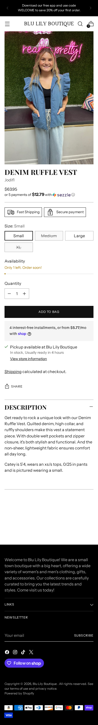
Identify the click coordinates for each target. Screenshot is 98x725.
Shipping (13, 371)
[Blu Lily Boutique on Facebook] (8, 653)
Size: (15, 225)
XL (18, 247)
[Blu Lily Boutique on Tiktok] (24, 653)
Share (16, 386)
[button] (49, 194)
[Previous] (7, 8)
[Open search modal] (80, 24)
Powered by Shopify (19, 693)
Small (18, 235)
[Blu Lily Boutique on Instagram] (16, 653)
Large (79, 235)
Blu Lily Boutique (45, 684)
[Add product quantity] (24, 294)
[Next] (90, 8)
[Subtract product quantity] (9, 294)
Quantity (13, 283)
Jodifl (10, 179)
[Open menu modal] (7, 24)
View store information (28, 358)
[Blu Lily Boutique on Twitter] (32, 653)
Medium (49, 235)
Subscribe (83, 635)
